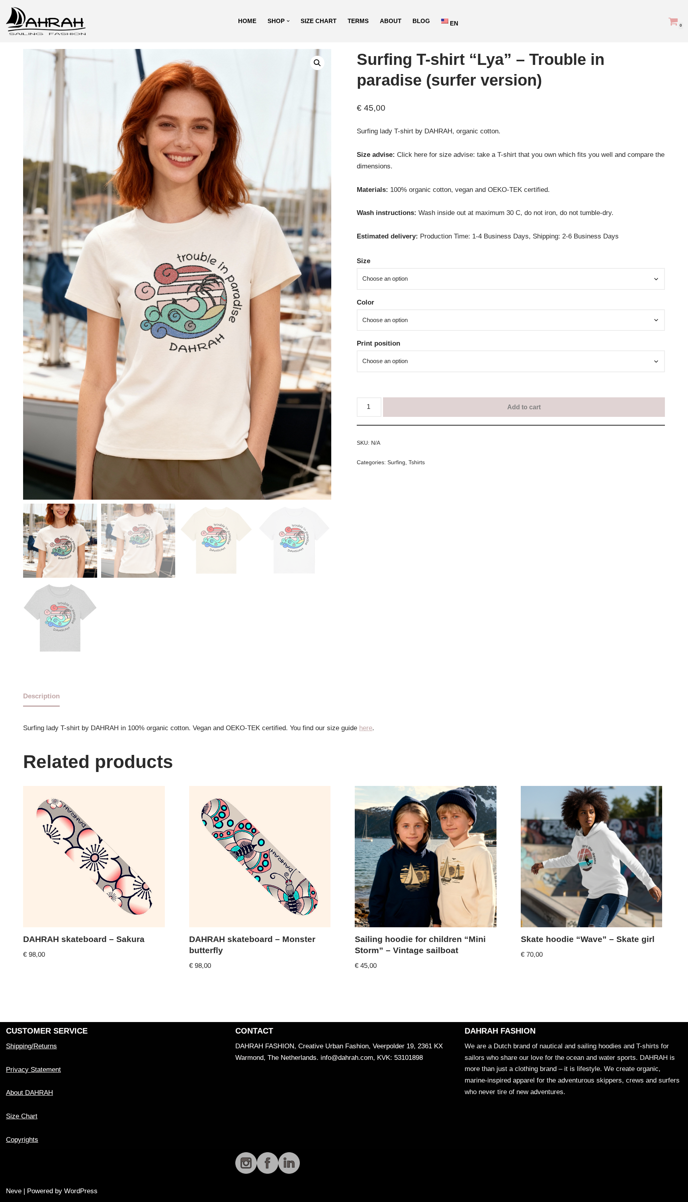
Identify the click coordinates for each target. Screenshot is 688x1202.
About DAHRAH (29, 1092)
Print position (378, 343)
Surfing (396, 462)
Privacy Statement (33, 1069)
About (390, 21)
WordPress (81, 1191)
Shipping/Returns (31, 1046)
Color (365, 302)
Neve (14, 1191)
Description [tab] (41, 696)
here (365, 728)
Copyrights (22, 1139)
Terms (358, 21)
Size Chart (318, 21)
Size (363, 261)
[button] (288, 21)
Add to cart (524, 407)
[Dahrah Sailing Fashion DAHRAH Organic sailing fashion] (48, 21)
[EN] (445, 21)
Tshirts (416, 462)
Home (247, 21)
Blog (421, 21)
